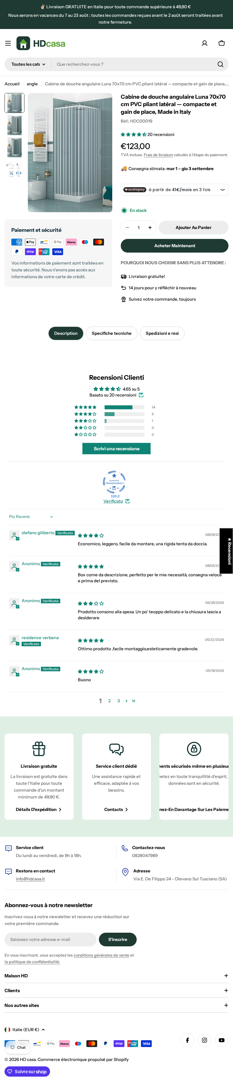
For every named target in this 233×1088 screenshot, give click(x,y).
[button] (134, 134)
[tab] (66, 333)
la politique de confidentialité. (32, 961)
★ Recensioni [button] (229, 550)
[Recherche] (220, 64)
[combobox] (116, 64)
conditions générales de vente (101, 955)
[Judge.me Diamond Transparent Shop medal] (114, 482)
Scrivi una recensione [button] (117, 448)
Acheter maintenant (174, 245)
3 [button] (118, 700)
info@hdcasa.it (30, 878)
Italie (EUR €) (26, 1029)
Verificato (113, 501)
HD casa (28, 1059)
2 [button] (109, 700)
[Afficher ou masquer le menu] (8, 43)
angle (32, 83)
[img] (91, 535)
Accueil (12, 83)
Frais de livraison (158, 154)
